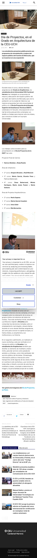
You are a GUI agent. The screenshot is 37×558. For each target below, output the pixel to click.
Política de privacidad (14, 552)
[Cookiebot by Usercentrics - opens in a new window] (26, 252)
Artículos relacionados (10, 448)
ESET (4, 403)
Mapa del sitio (26, 552)
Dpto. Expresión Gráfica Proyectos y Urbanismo (16, 398)
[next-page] (6, 518)
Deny (18, 304)
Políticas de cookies (21, 550)
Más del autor (23, 448)
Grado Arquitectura (13, 403)
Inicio (2, 31)
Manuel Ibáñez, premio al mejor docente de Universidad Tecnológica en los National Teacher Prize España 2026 (23, 494)
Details (28, 285)
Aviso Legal (11, 550)
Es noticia (4, 33)
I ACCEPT (18, 291)
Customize (17, 297)
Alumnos (13, 396)
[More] (28, 415)
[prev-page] (3, 518)
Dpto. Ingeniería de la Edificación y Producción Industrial (18, 401)
